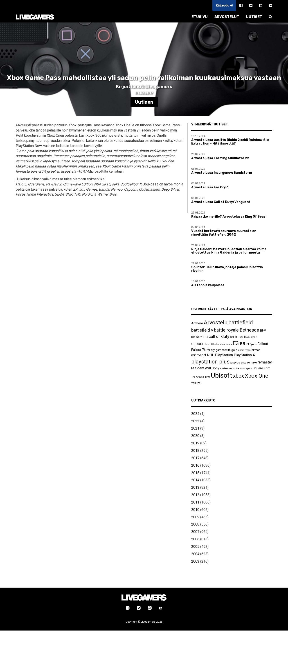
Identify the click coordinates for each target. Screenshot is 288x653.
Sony (215, 368)
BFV (263, 330)
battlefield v (202, 330)
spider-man (226, 368)
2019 (195, 443)
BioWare (196, 337)
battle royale (226, 330)
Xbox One (256, 375)
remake (252, 362)
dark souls (226, 344)
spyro (249, 368)
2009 (195, 517)
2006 (195, 539)
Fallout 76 (198, 350)
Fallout (262, 344)
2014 (195, 480)
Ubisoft (221, 375)
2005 (195, 546)
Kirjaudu (223, 5)
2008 (195, 524)
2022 (195, 421)
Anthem (197, 323)
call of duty (219, 336)
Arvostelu (215, 322)
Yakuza (195, 383)
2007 (195, 532)
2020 (195, 436)
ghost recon (244, 350)
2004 (195, 554)
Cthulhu (215, 344)
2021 (195, 428)
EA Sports (251, 344)
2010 (195, 510)
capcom (198, 343)
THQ (207, 376)
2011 (195, 502)
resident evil (201, 368)
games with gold (226, 350)
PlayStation (224, 355)
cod (208, 344)
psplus (235, 362)
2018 (195, 450)
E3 (236, 343)
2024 (195, 414)
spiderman (239, 368)
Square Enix (261, 368)
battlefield (240, 322)
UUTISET (254, 17)
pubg (243, 362)
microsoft (198, 355)
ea (242, 343)
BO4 (205, 337)
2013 (195, 487)
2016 (195, 465)
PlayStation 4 (244, 355)
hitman (256, 350)
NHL (210, 355)
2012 (195, 495)
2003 (195, 561)
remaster (265, 362)
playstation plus (210, 362)
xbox (238, 376)
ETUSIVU (199, 17)
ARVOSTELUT (226, 17)
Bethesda (249, 330)
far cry (211, 350)
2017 (195, 458)
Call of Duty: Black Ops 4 (243, 337)
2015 (195, 473)
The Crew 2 (197, 376)
